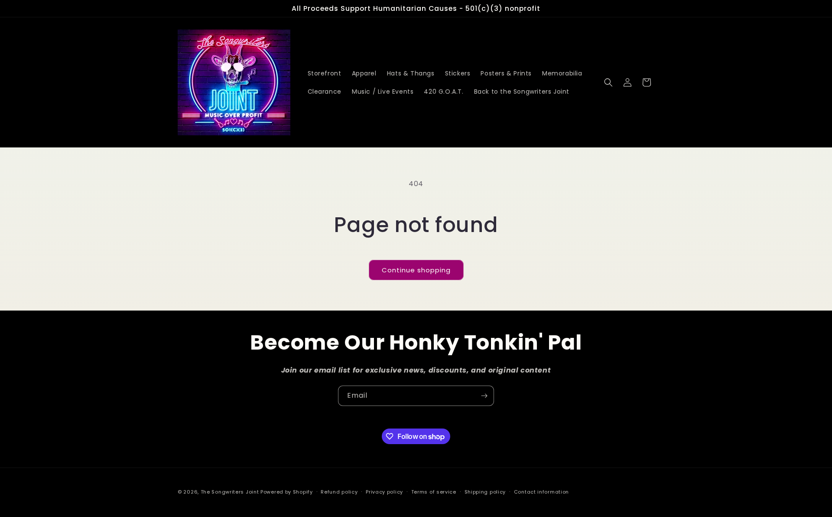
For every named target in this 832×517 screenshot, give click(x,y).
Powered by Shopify (286, 491)
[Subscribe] (484, 396)
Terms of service (433, 491)
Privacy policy (384, 491)
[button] (608, 82)
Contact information (541, 491)
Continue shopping (416, 270)
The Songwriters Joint (230, 491)
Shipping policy (485, 491)
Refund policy (339, 491)
